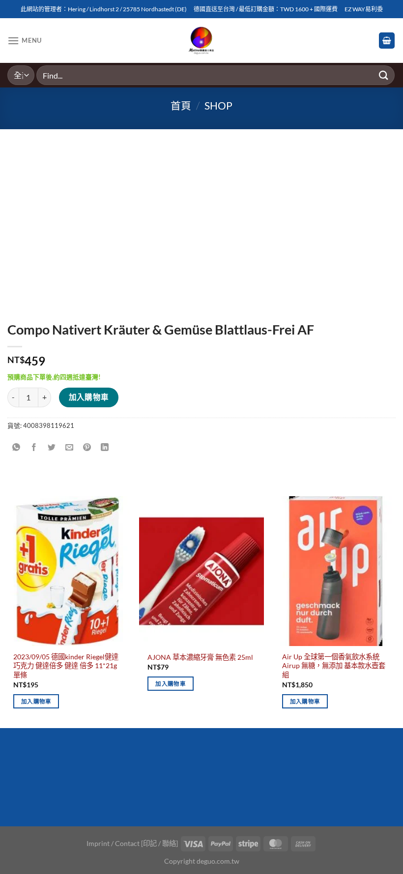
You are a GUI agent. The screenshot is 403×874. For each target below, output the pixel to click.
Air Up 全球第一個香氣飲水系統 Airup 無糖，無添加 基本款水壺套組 (333, 665)
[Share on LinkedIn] (105, 447)
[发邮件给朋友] (69, 447)
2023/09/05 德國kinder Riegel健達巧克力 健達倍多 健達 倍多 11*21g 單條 (65, 665)
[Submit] (384, 75)
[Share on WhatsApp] (16, 447)
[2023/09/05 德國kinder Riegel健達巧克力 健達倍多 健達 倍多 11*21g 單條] (67, 571)
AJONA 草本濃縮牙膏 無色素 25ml (200, 657)
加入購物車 (89, 397)
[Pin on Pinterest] (87, 447)
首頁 (181, 105)
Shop (218, 105)
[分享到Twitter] (52, 447)
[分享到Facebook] (34, 447)
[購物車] (387, 40)
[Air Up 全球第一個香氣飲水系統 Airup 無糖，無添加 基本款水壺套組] (335, 571)
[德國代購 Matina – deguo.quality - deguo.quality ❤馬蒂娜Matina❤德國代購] (202, 41)
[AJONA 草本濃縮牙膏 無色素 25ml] (201, 571)
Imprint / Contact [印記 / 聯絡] (132, 843)
